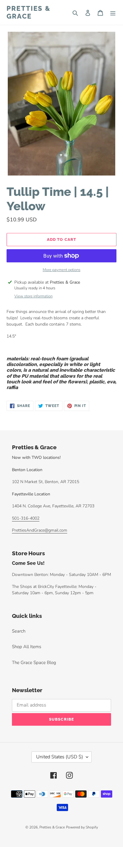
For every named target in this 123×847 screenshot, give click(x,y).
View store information (33, 296)
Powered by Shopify (82, 827)
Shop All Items (26, 647)
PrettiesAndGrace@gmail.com (39, 530)
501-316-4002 (25, 518)
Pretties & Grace (28, 12)
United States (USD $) (59, 757)
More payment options (61, 270)
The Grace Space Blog (34, 663)
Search (18, 631)
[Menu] (113, 12)
